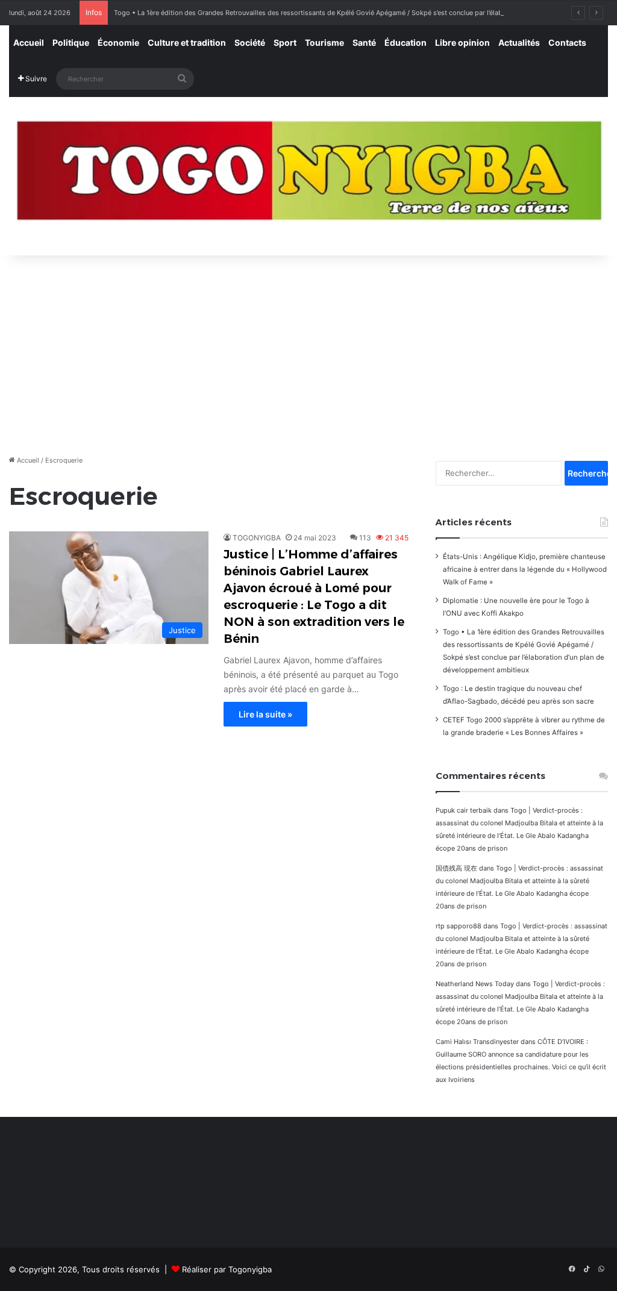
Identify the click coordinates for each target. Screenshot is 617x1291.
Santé (364, 42)
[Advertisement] (308, 351)
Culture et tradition (187, 42)
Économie (118, 42)
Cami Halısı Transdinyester (477, 1041)
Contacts (567, 42)
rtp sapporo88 (458, 926)
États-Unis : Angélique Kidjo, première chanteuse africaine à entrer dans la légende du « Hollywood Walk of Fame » (525, 569)
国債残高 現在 (456, 868)
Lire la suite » (265, 714)
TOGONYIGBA (257, 537)
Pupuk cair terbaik (464, 810)
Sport (285, 42)
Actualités (519, 42)
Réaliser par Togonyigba (227, 1269)
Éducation (405, 42)
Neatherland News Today (475, 984)
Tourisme (324, 42)
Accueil (28, 42)
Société (249, 42)
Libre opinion (462, 42)
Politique (70, 42)
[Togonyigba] (308, 176)
